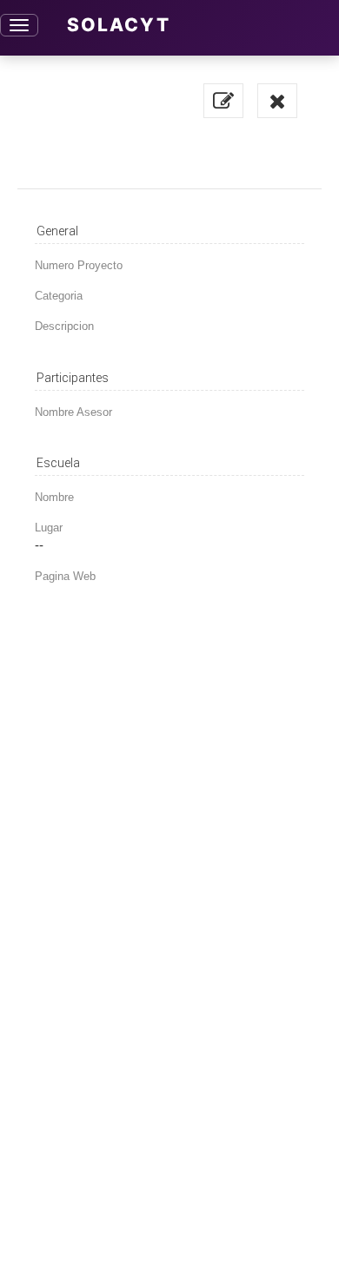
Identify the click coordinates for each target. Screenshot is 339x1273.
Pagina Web (65, 576)
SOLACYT (118, 25)
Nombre (54, 497)
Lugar (49, 527)
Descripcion (64, 326)
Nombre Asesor (73, 412)
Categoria (59, 295)
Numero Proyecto (79, 265)
